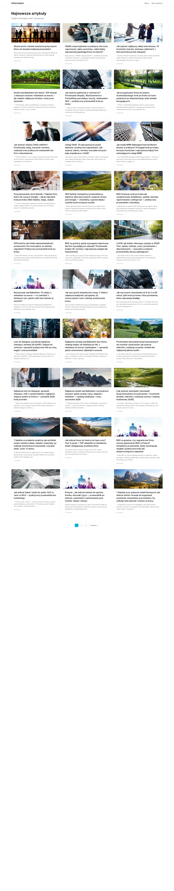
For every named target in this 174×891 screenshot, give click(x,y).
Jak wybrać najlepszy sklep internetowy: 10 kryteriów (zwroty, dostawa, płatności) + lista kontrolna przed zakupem (137, 49)
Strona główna (157, 3)
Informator (17, 3)
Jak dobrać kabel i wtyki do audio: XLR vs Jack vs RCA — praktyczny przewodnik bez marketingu (35, 495)
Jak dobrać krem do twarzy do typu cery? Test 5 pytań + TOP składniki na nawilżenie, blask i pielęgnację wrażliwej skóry (86, 443)
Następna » (94, 525)
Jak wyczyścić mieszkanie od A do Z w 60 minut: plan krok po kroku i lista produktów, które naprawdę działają (137, 295)
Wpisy (146, 3)
